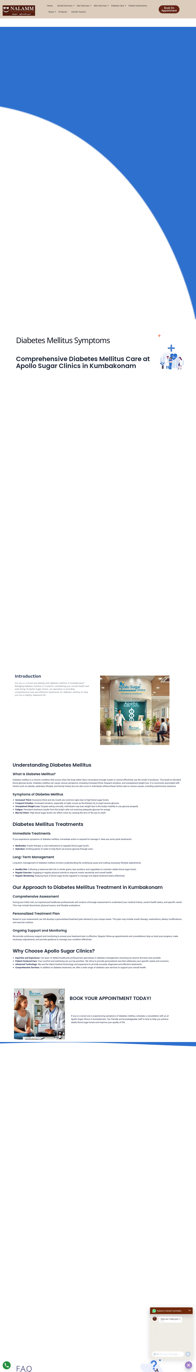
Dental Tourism (78, 11)
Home (50, 5)
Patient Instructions (138, 5)
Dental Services (64, 5)
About (51, 11)
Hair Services (83, 5)
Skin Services (100, 5)
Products (63, 11)
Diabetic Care (117, 5)
